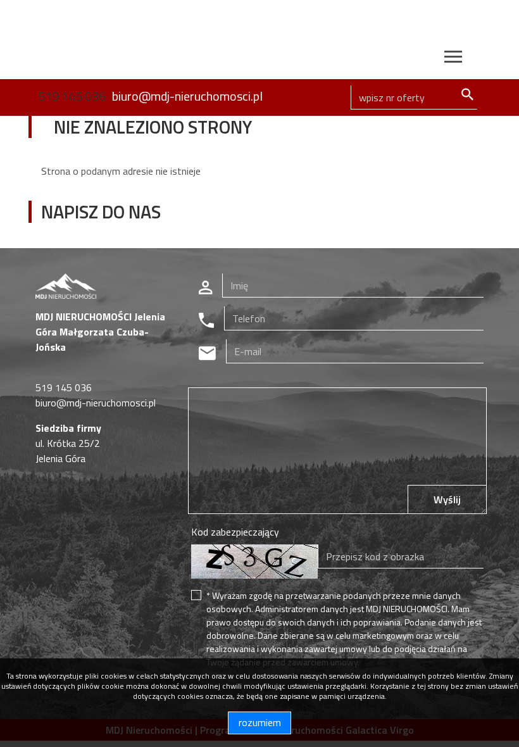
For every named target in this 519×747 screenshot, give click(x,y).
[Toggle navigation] (453, 58)
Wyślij (447, 499)
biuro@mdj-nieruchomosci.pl (187, 96)
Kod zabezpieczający (235, 531)
